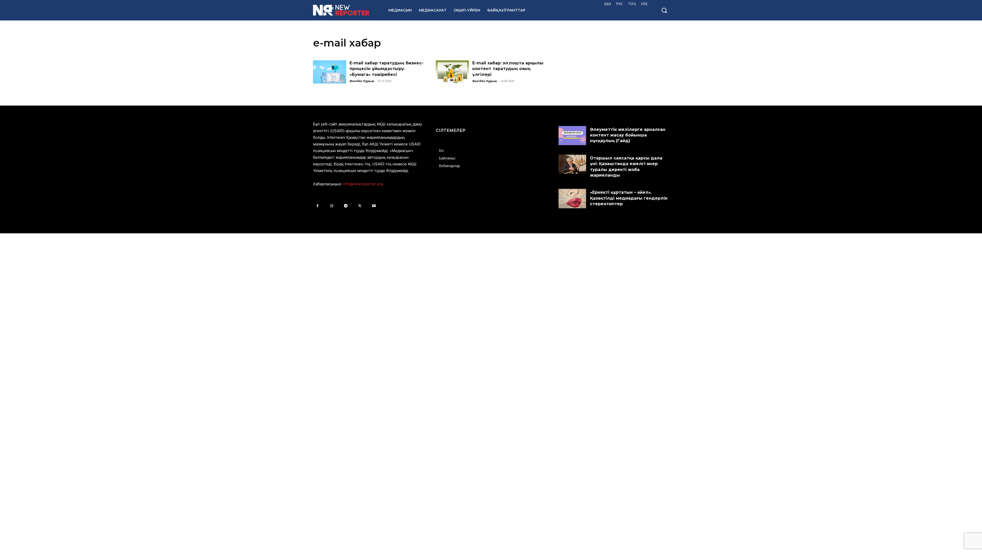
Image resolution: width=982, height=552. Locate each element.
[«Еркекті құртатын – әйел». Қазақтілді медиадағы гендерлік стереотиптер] (572, 198)
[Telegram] (345, 205)
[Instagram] (331, 205)
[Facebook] (317, 205)
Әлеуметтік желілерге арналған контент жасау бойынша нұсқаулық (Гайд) (627, 135)
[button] (664, 10)
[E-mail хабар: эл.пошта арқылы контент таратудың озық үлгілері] (452, 72)
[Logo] (345, 10)
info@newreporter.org (363, 183)
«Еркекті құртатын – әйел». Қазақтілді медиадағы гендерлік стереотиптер (628, 198)
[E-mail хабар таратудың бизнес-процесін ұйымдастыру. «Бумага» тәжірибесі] (329, 72)
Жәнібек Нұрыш (362, 81)
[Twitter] (359, 205)
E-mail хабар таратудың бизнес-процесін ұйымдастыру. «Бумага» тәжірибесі (386, 69)
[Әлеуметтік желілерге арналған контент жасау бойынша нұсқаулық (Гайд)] (572, 135)
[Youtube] (373, 205)
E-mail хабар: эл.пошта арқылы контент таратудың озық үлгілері (507, 69)
